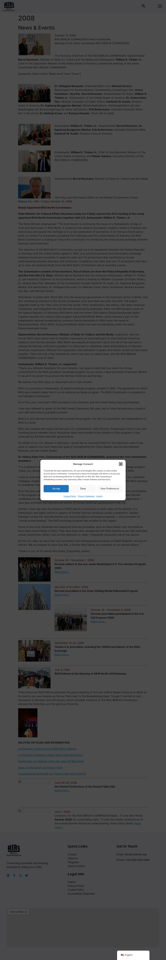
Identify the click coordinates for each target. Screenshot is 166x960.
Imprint (99, 496)
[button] (120, 464)
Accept (56, 488)
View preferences (109, 488)
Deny (83, 488)
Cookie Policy (70, 496)
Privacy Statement (86, 496)
